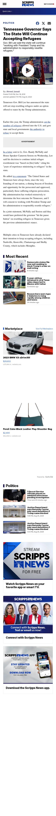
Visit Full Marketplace (44, 329)
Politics (8, 23)
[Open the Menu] (4, 4)
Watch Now (48, 4)
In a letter (7, 151)
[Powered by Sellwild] (49, 477)
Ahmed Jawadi (13, 91)
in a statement (19, 176)
